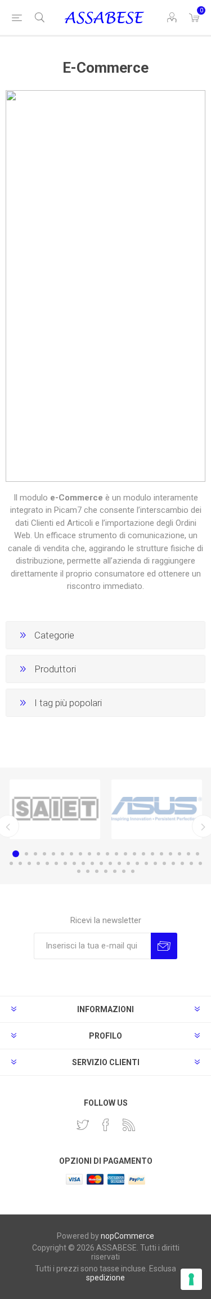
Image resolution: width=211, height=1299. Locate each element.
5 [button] (53, 853)
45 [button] (87, 871)
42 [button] (191, 863)
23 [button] (20, 863)
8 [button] (80, 853)
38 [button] (155, 863)
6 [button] (62, 853)
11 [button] (107, 853)
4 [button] (44, 853)
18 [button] (170, 853)
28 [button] (65, 863)
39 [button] (164, 863)
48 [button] (114, 871)
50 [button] (132, 871)
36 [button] (137, 863)
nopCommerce (127, 1235)
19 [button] (179, 853)
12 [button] (116, 853)
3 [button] (35, 853)
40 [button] (173, 863)
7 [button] (71, 853)
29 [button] (74, 863)
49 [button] (123, 871)
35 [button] (128, 863)
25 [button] (38, 863)
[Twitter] (83, 1125)
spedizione (105, 1277)
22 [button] (11, 863)
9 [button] (89, 853)
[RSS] (129, 1125)
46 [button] (96, 871)
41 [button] (182, 863)
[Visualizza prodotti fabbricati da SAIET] (55, 809)
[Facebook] (106, 1125)
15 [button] (143, 853)
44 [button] (78, 871)
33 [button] (110, 863)
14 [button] (134, 853)
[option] (55, 809)
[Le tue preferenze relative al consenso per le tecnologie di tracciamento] (191, 1279)
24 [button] (29, 863)
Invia (164, 946)
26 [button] (47, 863)
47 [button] (105, 871)
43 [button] (200, 863)
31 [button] (92, 863)
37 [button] (146, 863)
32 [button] (101, 863)
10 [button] (98, 853)
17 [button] (161, 853)
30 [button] (83, 863)
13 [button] (125, 853)
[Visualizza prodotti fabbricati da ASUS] (156, 809)
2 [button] (26, 853)
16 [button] (152, 853)
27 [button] (56, 863)
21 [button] (197, 853)
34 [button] (119, 863)
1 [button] (15, 853)
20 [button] (188, 853)
